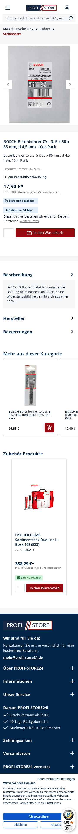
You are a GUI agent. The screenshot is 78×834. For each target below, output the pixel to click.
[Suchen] (70, 18)
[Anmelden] (67, 7)
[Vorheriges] (7, 84)
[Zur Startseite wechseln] (42, 8)
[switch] (68, 827)
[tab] (39, 290)
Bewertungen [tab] (17, 332)
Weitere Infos (29, 221)
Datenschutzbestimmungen (56, 779)
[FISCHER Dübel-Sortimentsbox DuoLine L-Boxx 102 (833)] (39, 497)
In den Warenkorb (48, 232)
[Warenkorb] (73, 7)
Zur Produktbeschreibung (27, 177)
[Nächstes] (70, 84)
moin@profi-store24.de (23, 657)
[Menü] (7, 7)
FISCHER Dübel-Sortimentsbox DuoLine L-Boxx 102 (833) (36, 540)
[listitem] (30, 397)
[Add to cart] (49, 427)
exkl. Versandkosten (45, 192)
